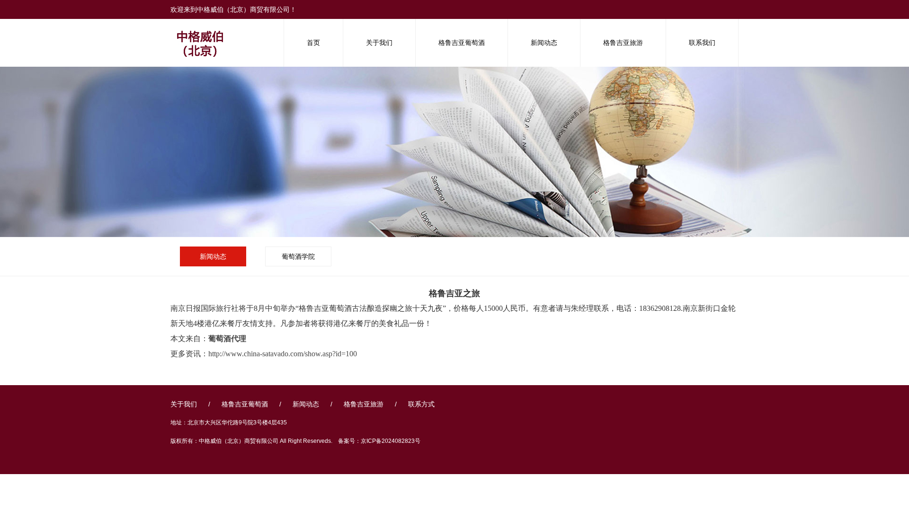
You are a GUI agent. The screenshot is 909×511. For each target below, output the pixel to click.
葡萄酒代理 (227, 339)
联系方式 (421, 404)
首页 (313, 42)
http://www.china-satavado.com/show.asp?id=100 (282, 354)
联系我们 (702, 42)
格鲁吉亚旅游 (623, 42)
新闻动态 (544, 42)
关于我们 (379, 42)
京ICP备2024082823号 (390, 441)
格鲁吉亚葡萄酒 (461, 42)
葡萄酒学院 (298, 256)
